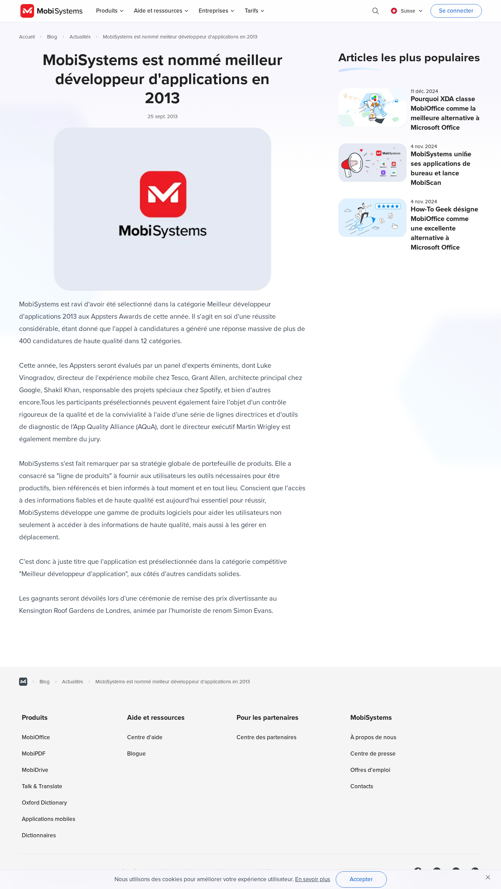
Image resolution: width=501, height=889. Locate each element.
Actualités (80, 37)
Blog (52, 37)
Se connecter (456, 10)
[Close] (488, 877)
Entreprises (213, 10)
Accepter (361, 879)
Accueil (27, 37)
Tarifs (251, 10)
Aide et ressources (158, 10)
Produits (107, 10)
